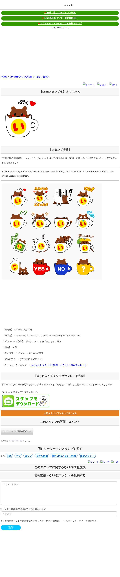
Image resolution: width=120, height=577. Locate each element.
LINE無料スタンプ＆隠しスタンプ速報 (29, 76)
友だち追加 (42, 455)
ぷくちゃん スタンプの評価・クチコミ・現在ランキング (58, 365)
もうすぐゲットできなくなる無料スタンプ (60, 23)
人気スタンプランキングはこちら (60, 413)
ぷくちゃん (69, 4)
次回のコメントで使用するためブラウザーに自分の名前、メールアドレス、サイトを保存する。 (52, 521)
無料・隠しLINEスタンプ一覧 (60, 12)
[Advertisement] (60, 51)
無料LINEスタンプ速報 (64, 455)
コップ (28, 455)
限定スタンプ (87, 455)
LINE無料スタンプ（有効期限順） (60, 18)
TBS (9, 455)
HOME (4, 76)
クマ (18, 455)
